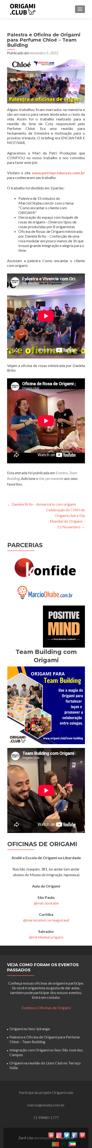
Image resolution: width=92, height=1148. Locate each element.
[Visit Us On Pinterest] (82, 1134)
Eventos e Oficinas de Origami (46, 1007)
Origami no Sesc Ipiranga (29, 1028)
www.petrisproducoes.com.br (58, 173)
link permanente (51, 478)
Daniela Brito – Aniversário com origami (41, 504)
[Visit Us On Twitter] (67, 1134)
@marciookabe (46, 903)
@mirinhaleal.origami (46, 937)
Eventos (62, 472)
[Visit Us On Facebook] (74, 1134)
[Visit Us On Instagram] (59, 1134)
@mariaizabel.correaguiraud (46, 920)
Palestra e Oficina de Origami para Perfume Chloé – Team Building (44, 1039)
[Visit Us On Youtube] (51, 1134)
